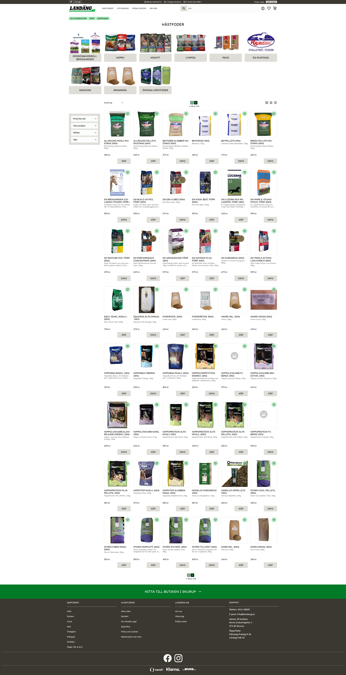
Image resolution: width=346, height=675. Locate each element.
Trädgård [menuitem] (71, 631)
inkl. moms (271, 2)
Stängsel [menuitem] (71, 637)
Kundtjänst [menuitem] (128, 602)
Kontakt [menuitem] (124, 616)
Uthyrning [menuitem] (123, 8)
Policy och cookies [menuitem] (129, 631)
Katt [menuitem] (69, 626)
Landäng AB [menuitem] (182, 602)
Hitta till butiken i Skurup (170, 592)
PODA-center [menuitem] (139, 8)
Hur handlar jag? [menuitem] (129, 621)
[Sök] (184, 8)
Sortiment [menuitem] (108, 8)
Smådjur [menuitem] (71, 642)
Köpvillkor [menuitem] (126, 626)
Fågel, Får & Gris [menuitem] (75, 647)
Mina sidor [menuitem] (263, 8)
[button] (269, 8)
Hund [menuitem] (69, 621)
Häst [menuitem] (69, 611)
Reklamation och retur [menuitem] (131, 637)
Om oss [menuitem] (153, 8)
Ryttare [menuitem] (70, 616)
